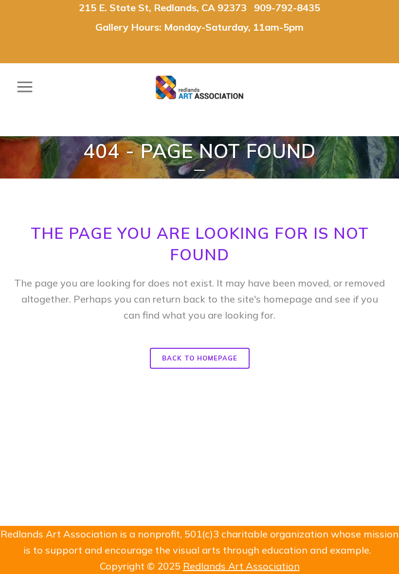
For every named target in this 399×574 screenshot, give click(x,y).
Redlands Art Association (241, 566)
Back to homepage (199, 358)
